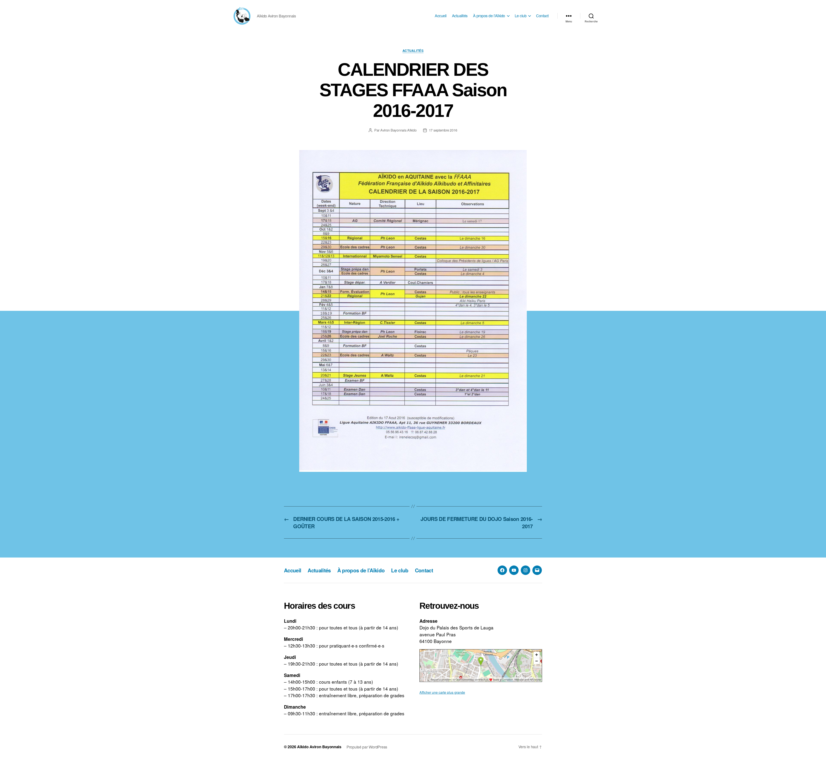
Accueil (441, 15)
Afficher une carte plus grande (442, 692)
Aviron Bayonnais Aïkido (398, 130)
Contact (542, 15)
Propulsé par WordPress (367, 747)
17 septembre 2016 (443, 130)
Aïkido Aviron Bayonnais (319, 747)
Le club (521, 15)
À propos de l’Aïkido (489, 15)
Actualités (460, 15)
